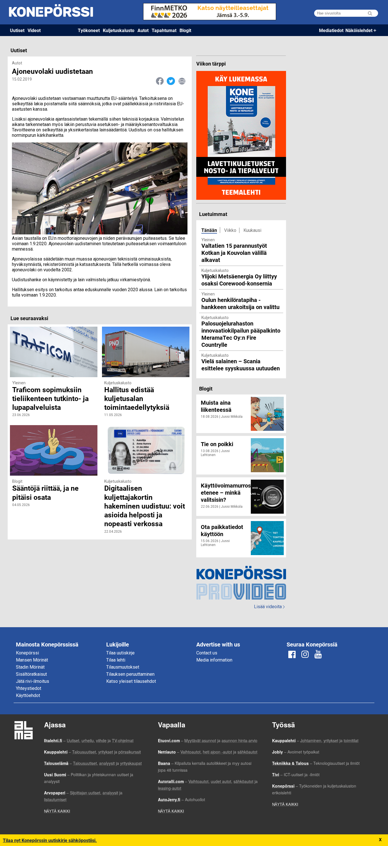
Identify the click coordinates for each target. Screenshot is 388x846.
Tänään (209, 230)
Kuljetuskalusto (118, 30)
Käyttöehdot (28, 695)
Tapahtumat (164, 30)
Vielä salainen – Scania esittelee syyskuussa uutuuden (240, 364)
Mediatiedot (331, 30)
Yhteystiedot (28, 688)
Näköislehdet (358, 30)
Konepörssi (27, 653)
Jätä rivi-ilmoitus (32, 681)
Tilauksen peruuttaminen (130, 674)
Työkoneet (89, 30)
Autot (143, 30)
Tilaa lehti (115, 660)
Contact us (206, 653)
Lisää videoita (269, 606)
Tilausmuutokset (122, 667)
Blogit (185, 30)
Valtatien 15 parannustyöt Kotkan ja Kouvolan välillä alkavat (234, 252)
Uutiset (17, 30)
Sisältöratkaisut (31, 674)
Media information (214, 660)
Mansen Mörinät (32, 660)
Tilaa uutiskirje (120, 653)
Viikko (230, 230)
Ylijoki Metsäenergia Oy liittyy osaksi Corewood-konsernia (239, 279)
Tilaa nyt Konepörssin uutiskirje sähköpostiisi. (50, 840)
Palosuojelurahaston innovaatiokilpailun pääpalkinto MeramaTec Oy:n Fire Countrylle (240, 334)
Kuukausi (252, 230)
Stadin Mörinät (30, 667)
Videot (34, 30)
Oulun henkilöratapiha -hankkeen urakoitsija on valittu (240, 303)
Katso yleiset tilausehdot (131, 681)
